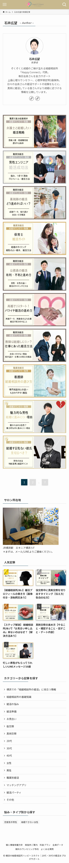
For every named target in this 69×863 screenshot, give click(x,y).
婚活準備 (11, 711)
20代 (9, 741)
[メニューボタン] (4, 4)
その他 (10, 799)
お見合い (11, 719)
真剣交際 (11, 733)
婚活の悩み (13, 704)
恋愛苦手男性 (10, 821)
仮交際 (10, 726)
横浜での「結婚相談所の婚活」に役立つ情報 (31, 689)
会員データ (58, 844)
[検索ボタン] (64, 4)
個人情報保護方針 (14, 844)
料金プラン (45, 844)
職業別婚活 (13, 777)
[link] (31, 98)
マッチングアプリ (16, 785)
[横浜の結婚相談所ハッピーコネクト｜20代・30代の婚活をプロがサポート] (34, 4)
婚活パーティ (14, 792)
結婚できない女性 (29, 821)
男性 (9, 770)
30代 (9, 748)
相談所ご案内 (31, 844)
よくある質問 (47, 848)
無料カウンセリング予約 (27, 848)
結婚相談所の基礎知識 (19, 697)
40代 (9, 755)
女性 (9, 763)
